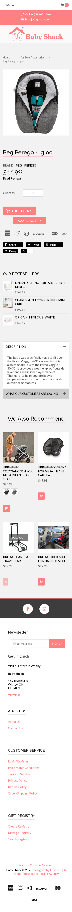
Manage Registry (19, 833)
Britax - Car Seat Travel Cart (16, 559)
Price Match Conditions (23, 767)
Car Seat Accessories (32, 57)
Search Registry (18, 839)
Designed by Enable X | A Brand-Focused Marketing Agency (39, 871)
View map (14, 694)
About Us (14, 721)
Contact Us (15, 728)
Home (6, 57)
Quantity (9, 193)
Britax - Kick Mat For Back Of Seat (51, 559)
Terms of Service (19, 774)
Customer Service (40, 865)
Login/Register (18, 761)
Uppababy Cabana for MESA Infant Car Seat (52, 471)
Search (22, 865)
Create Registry (18, 826)
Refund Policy (17, 787)
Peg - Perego (26, 165)
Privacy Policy (17, 780)
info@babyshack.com (38, 19)
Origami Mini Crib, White (35, 317)
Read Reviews (12, 178)
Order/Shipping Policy (23, 793)
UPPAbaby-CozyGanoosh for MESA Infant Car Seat (18, 473)
